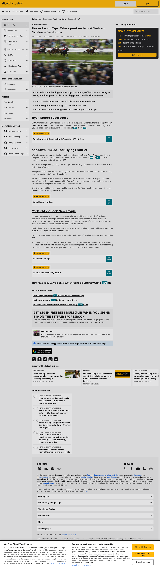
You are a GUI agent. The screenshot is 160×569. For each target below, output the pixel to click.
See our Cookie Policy (57, 563)
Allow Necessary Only (142, 554)
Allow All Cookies (143, 547)
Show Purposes (143, 562)
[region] (80, 554)
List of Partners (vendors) (81, 565)
